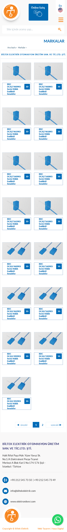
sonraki (55, 424)
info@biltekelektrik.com (23, 490)
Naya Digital (58, 528)
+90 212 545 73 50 (21, 479)
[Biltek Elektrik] (11, 11)
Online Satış (38, 7)
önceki (23, 424)
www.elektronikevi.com (23, 501)
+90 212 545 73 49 (45, 479)
